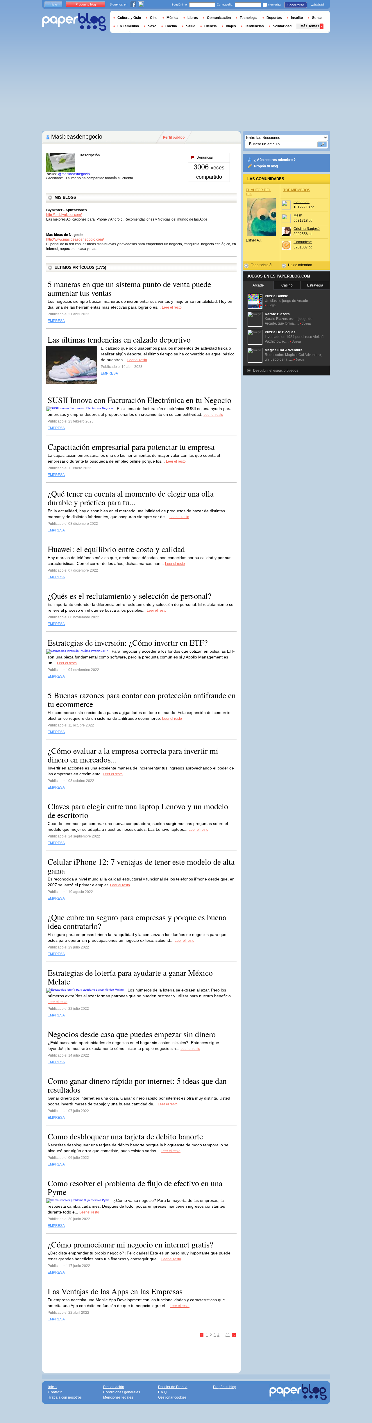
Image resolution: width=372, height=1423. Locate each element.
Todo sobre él (261, 265)
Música (172, 18)
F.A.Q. (162, 1392)
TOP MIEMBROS (296, 190)
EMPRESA (56, 321)
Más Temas (310, 26)
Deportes (274, 18)
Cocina (171, 26)
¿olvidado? (317, 4)
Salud (190, 26)
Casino (287, 285)
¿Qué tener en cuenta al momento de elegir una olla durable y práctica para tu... (131, 498)
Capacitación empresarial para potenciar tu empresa (131, 446)
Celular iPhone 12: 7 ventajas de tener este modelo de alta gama (141, 866)
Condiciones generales (121, 1392)
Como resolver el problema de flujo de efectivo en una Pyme (135, 1187)
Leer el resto (172, 307)
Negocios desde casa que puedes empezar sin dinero (132, 1033)
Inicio (53, 4)
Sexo (152, 26)
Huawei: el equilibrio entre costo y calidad (116, 548)
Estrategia (315, 285)
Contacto (55, 1392)
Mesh (298, 215)
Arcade (258, 285)
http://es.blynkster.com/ (64, 215)
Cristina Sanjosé (307, 229)
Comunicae (303, 242)
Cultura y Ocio (129, 18)
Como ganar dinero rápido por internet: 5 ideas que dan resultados (137, 1085)
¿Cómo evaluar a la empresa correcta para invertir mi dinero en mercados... (133, 755)
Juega (271, 305)
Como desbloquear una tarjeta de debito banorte (125, 1136)
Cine (154, 18)
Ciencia (210, 26)
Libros (192, 18)
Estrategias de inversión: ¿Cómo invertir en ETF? (128, 642)
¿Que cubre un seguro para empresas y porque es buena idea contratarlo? (137, 921)
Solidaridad (282, 26)
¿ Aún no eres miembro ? (275, 160)
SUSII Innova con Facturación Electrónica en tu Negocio (139, 399)
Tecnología (248, 18)
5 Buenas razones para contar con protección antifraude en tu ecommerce (142, 699)
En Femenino (128, 26)
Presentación (113, 1387)
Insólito (297, 18)
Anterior (201, 1335)
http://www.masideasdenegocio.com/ (75, 239)
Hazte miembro (300, 265)
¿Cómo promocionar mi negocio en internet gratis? (130, 1244)
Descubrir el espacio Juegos (275, 370)
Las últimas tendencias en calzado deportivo (119, 339)
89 (228, 1335)
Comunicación (219, 18)
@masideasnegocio (74, 174)
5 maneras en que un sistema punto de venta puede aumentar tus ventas (129, 288)
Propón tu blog (266, 166)
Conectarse (295, 5)
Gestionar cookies (172, 1397)
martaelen (302, 202)
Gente (317, 18)
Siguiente (234, 1335)
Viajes (231, 26)
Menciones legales (118, 1397)
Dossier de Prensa (172, 1387)
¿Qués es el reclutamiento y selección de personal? (129, 595)
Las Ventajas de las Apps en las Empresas (115, 1291)
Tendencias (254, 26)
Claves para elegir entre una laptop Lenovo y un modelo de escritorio (138, 810)
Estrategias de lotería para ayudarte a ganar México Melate (130, 977)
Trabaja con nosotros (65, 1397)
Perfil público (174, 137)
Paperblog (74, 22)
